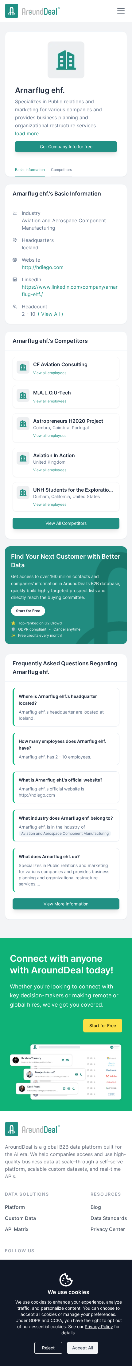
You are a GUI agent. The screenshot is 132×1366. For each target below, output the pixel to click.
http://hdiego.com (43, 267)
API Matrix (17, 1229)
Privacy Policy (99, 1326)
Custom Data (20, 1218)
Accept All (82, 1347)
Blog (96, 1207)
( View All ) (50, 314)
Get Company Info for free (66, 146)
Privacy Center (108, 1229)
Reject (48, 1347)
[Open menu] (121, 11)
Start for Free (28, 610)
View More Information (66, 903)
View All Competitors (66, 523)
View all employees (49, 372)
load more (27, 133)
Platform (15, 1207)
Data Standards (109, 1218)
